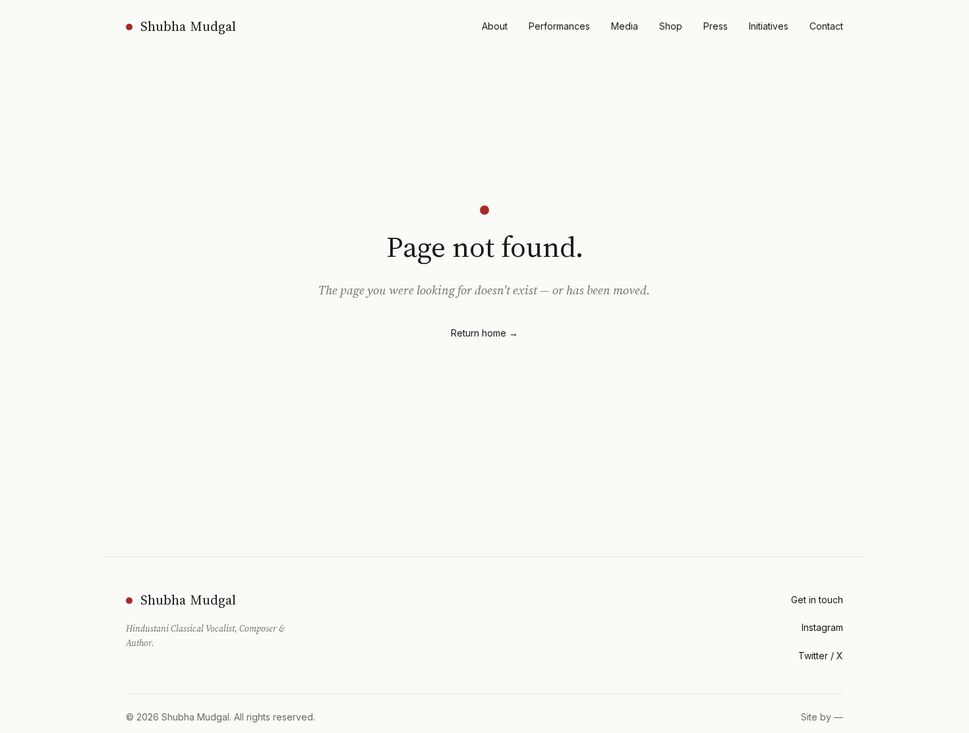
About (495, 26)
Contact (826, 26)
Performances (559, 26)
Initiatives (768, 26)
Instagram (822, 627)
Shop (670, 26)
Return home (484, 333)
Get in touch (817, 599)
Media (624, 26)
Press (715, 26)
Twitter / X (820, 655)
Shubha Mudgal (188, 26)
